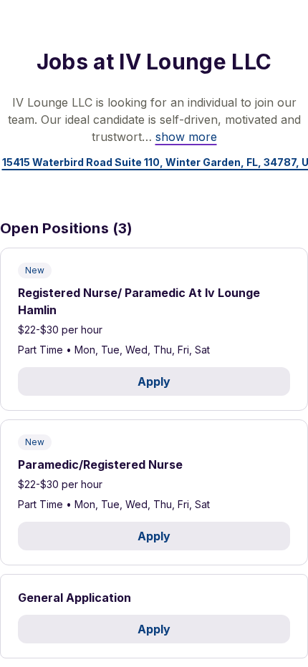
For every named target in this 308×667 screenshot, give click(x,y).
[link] (186, 136)
